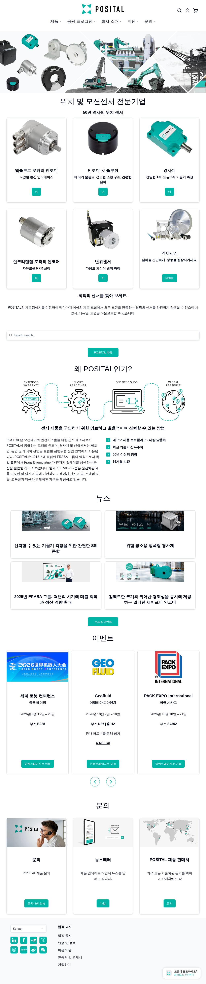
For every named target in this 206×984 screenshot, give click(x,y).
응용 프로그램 (80, 21)
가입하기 (64, 964)
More (169, 278)
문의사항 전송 (36, 903)
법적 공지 (65, 935)
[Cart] (195, 10)
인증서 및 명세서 (70, 957)
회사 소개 (110, 21)
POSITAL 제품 (103, 352)
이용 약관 (65, 950)
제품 (54, 21)
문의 (148, 21)
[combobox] (105, 335)
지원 (132, 21)
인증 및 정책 (67, 943)
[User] (179, 10)
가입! (103, 903)
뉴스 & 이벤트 (103, 621)
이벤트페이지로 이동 (38, 763)
